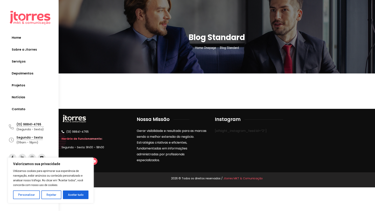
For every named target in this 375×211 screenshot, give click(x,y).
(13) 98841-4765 (28, 124)
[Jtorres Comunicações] (30, 17)
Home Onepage (205, 48)
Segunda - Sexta (29, 137)
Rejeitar (51, 194)
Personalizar (26, 194)
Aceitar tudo (76, 194)
